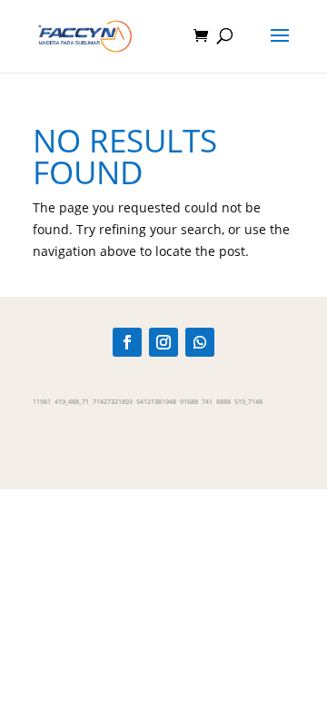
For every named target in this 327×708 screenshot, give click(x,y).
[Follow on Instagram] (163, 342)
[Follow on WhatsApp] (199, 342)
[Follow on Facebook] (127, 342)
